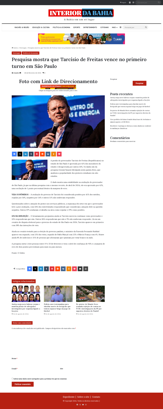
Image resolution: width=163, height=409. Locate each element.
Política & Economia (61, 27)
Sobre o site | (84, 397)
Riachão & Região (22, 27)
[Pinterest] (36, 154)
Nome (14, 358)
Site (61, 369)
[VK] (48, 154)
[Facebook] (14, 154)
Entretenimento (90, 27)
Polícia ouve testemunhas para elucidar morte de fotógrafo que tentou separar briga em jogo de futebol (57, 307)
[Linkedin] (25, 154)
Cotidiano (104, 27)
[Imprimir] (85, 268)
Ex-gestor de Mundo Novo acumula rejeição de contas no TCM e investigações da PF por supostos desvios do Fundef (89, 307)
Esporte (76, 27)
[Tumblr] (31, 154)
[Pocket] (59, 154)
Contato (96, 397)
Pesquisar (113, 79)
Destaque (22, 48)
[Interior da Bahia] (81, 14)
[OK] (53, 154)
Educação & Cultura (41, 27)
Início (15, 48)
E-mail (14, 369)
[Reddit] (42, 154)
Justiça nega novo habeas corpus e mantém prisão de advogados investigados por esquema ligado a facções (26, 307)
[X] (20, 154)
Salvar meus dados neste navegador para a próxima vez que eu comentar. (40, 379)
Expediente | (70, 397)
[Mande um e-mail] (20, 73)
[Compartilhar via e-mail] (80, 268)
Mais (114, 27)
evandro (16, 73)
